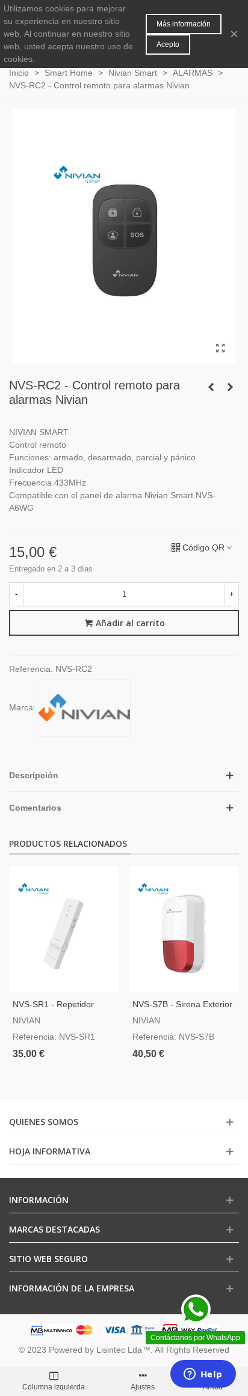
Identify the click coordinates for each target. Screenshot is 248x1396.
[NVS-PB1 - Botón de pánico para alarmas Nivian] (230, 387)
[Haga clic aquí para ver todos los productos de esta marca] (84, 708)
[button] (124, 775)
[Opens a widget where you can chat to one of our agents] (203, 1375)
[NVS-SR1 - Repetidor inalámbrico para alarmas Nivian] (64, 929)
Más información (184, 24)
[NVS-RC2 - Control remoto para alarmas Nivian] (220, 349)
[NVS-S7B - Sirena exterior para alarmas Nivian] (184, 929)
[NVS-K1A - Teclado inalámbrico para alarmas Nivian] (211, 387)
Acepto (168, 44)
